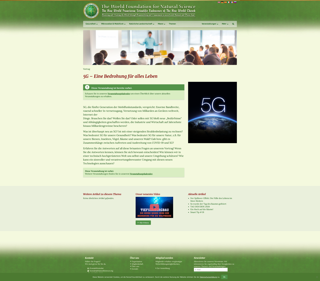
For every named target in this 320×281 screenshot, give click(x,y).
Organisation (137, 261)
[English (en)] (218, 2)
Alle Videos (144, 222)
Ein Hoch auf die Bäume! (201, 209)
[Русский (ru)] (235, 2)
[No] (317, 277)
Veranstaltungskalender (119, 93)
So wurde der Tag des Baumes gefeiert (208, 204)
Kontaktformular (97, 268)
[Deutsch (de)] (222, 2)
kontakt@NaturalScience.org (101, 271)
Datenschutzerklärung (208, 277)
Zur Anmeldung (163, 268)
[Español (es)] (225, 2)
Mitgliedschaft (137, 264)
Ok (224, 277)
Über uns (135, 266)
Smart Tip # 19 (197, 212)
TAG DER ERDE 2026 (200, 206)
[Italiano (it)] (228, 2)
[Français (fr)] (231, 2)
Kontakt (135, 269)
